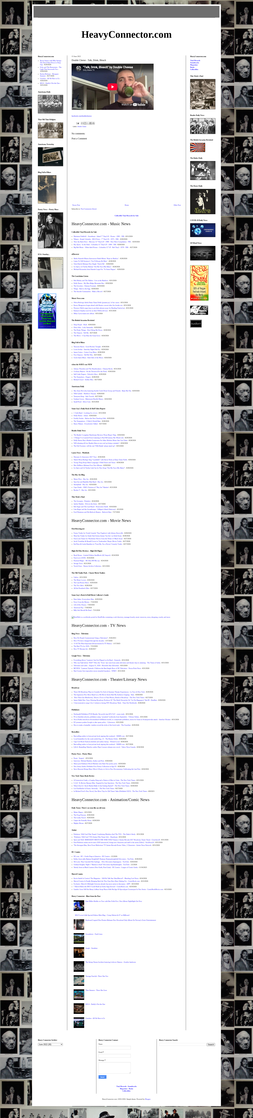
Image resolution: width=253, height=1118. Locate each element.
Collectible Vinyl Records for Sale (127, 216)
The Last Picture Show (81, 582)
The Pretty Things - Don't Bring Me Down (88, 330)
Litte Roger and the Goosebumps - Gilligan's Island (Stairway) (95, 509)
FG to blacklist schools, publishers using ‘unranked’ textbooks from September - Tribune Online (106, 717)
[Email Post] (78, 123)
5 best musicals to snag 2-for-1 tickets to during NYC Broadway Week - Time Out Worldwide (105, 703)
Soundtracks (194, 63)
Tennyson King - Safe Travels (84, 396)
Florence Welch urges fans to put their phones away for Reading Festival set (99, 308)
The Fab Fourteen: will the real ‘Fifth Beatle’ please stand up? (94, 446)
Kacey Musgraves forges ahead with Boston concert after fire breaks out (98, 305)
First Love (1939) (80, 558)
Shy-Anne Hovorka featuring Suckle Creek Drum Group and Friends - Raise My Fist (102, 391)
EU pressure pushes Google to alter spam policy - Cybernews (94, 722)
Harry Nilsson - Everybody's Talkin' (86, 424)
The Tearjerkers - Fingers (82, 377)
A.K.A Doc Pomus (80, 605)
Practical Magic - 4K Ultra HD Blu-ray (87, 560)
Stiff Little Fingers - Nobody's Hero (86, 374)
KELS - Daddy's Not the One (95, 1004)
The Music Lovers (80, 580)
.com (126, 34)
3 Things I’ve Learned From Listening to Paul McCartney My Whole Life (99, 438)
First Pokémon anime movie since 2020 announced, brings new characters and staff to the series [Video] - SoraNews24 (114, 842)
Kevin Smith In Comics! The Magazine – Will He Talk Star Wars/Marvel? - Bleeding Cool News (106, 878)
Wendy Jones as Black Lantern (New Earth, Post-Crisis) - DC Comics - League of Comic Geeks (106, 867)
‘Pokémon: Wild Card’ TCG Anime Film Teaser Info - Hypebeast (95, 837)
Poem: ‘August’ (79, 758)
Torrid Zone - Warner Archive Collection (87, 566)
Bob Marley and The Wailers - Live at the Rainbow (91, 280)
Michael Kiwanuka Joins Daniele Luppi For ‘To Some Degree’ (95, 269)
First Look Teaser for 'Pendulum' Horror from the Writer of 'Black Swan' (98, 538)
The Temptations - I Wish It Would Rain (87, 421)
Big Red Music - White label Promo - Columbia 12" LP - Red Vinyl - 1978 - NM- (101, 247)
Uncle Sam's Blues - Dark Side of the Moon (88, 357)
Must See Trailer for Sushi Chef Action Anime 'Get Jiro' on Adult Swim (98, 536)
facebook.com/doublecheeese (82, 116)
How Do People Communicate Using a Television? (91, 638)
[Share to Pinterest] (93, 123)
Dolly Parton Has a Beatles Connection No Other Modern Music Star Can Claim (100, 440)
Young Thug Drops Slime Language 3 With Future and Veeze (94, 462)
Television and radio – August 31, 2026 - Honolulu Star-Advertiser (96, 665)
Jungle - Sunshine (92, 948)
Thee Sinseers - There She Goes (96, 990)
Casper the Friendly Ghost (82, 820)
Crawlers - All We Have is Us (95, 1018)
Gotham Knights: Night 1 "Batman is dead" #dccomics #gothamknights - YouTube (101, 864)
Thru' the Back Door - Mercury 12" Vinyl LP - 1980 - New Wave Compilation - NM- (102, 242)
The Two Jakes (79, 585)
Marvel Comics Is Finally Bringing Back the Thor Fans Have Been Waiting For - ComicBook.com (107, 881)
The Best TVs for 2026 (81, 646)
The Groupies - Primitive (82, 501)
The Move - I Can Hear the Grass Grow (87, 335)
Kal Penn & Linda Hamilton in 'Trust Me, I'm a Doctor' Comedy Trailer (98, 544)
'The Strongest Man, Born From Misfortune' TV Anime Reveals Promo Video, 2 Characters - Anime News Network (112, 845)
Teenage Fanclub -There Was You (97, 976)
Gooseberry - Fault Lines (94, 934)
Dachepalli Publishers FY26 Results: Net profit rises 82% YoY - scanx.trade (99, 714)
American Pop (78, 607)
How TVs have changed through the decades (89, 641)
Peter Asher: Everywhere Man (84, 599)
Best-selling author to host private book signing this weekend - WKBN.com (99, 736)
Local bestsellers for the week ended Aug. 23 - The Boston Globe (96, 739)
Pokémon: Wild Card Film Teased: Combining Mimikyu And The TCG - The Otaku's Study (104, 834)
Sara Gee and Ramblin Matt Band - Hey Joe (88, 482)
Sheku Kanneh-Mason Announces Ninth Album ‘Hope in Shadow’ (96, 258)
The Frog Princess (80, 815)
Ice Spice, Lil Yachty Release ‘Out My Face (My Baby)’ (92, 267)
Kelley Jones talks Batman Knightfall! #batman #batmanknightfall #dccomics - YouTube (104, 859)
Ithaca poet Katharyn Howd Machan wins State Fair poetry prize (95, 763)
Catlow (76, 577)
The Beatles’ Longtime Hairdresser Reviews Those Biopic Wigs (95, 435)
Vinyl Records (195, 60)
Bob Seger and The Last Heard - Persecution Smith (91, 507)
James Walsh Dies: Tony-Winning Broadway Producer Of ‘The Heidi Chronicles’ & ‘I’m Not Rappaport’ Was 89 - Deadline (115, 700)
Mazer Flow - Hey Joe (81, 479)
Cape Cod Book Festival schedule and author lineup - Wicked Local (96, 741)
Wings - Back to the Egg (82, 289)
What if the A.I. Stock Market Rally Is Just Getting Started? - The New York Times (101, 786)
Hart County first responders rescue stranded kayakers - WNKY (95, 671)
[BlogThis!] (85, 123)
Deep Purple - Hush (80, 324)
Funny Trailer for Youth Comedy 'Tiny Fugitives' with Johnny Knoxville (98, 533)
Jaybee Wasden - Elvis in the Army (85, 504)
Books (192, 67)
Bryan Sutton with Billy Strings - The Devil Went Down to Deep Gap (51, 62)
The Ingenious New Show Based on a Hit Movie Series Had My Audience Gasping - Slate (104, 695)
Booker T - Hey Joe (80, 490)
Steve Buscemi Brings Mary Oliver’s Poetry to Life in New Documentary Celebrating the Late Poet (107, 769)
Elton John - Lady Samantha (83, 327)
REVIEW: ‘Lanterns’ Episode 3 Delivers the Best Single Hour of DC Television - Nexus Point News (107, 668)
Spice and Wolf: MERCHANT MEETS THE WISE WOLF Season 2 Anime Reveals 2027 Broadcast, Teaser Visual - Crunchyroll (117, 840)
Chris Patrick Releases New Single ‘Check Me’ (89, 264)
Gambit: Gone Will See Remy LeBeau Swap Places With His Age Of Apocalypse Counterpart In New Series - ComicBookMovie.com (118, 889)
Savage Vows (78, 563)
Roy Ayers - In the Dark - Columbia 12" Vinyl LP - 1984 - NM (95, 244)
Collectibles (194, 69)
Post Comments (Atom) (89, 209)
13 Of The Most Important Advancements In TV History (93, 643)
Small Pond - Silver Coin (82, 402)
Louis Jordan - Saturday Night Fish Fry (87, 349)
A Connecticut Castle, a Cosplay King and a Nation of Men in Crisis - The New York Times (104, 780)
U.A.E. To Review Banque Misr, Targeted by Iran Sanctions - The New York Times (102, 783)
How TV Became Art (81, 649)
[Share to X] (87, 123)
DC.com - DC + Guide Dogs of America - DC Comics (92, 856)
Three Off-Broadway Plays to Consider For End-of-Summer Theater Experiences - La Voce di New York (109, 692)
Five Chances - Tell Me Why (83, 355)
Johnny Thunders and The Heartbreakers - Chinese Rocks (93, 369)
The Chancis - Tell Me (81, 333)
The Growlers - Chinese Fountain (85, 286)
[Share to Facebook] (90, 123)
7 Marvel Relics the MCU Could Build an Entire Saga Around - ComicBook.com (101, 886)
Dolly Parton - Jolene (81, 415)
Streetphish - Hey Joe (81, 484)
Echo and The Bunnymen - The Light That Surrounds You (50, 68)
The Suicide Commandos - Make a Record (88, 291)
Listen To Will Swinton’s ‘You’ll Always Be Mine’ (90, 261)
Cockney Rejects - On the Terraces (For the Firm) (90, 371)
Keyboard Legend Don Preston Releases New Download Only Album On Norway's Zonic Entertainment (121, 920)
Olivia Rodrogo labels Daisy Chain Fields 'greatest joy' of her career (96, 302)
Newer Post (76, 205)
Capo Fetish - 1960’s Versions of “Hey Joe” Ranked (91, 487)
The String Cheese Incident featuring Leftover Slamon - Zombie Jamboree (111, 962)
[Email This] (82, 123)
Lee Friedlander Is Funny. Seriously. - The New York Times (94, 788)
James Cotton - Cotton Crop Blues (85, 352)
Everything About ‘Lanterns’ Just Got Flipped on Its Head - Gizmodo (97, 660)
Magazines (194, 65)
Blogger (147, 1099)
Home (127, 205)
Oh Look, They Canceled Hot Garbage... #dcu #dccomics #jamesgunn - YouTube (101, 862)
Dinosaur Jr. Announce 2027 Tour (85, 457)
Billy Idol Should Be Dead (83, 610)
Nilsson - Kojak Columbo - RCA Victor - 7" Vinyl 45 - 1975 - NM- (96, 239)
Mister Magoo (78, 812)
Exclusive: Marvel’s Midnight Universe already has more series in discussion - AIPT (102, 884)
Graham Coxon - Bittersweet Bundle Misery (88, 399)
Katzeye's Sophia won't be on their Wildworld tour (91, 311)
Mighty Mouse (79, 823)
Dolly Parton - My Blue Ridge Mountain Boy (89, 283)
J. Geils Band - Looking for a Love (85, 413)
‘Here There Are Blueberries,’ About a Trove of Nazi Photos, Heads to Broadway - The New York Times (109, 697)
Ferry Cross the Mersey (81, 602)
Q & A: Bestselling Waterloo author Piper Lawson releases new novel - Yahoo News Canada (104, 747)
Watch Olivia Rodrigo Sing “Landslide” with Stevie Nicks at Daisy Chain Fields (100, 460)
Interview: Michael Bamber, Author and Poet (89, 761)
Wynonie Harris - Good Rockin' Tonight (87, 346)
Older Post (177, 205)
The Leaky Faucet (80, 817)
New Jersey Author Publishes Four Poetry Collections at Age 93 (95, 766)
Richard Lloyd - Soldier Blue (83, 379)
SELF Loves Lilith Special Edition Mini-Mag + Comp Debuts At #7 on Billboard (102, 915)
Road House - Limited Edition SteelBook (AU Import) (92, 555)
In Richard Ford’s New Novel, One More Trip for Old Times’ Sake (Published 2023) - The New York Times (110, 791)
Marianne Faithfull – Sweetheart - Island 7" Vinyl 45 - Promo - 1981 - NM (99, 236)
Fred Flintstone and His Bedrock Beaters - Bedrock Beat (92, 512)
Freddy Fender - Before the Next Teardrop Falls (90, 418)
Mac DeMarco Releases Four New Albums (88, 465)
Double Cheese (81, 126)
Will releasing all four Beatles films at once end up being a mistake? (96, 443)
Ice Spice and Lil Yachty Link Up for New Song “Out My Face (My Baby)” (99, 468)
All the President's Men (81, 588)
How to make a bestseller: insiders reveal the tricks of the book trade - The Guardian (102, 725)
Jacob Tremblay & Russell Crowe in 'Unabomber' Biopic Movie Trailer (98, 541)
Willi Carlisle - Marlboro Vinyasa (85, 393)
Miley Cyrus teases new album (84, 313)
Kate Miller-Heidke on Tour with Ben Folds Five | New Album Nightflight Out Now (114, 901)
